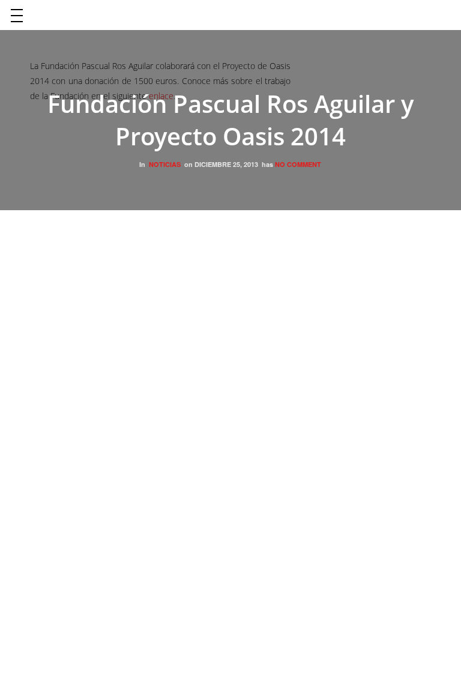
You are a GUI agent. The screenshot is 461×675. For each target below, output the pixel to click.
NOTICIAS (165, 164)
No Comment (298, 164)
